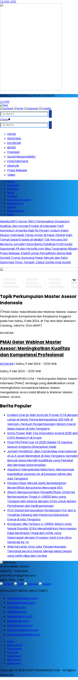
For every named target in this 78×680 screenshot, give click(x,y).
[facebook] (6, 108)
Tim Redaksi (14, 648)
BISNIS (11, 147)
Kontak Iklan (14, 663)
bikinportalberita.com (22, 630)
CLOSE (4, 101)
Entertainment (17, 161)
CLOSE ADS (8, 1)
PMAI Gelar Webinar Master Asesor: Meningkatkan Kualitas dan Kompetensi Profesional (35, 348)
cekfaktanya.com (19, 625)
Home (11, 134)
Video (11, 175)
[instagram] (31, 108)
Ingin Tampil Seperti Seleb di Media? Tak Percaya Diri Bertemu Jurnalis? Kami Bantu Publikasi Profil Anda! (36, 239)
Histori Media (14, 645)
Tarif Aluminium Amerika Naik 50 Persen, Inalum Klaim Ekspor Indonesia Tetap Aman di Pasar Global (34, 230)
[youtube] (45, 108)
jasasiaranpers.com (21, 603)
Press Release (17, 170)
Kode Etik (12, 652)
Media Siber (14, 656)
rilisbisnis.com (17, 612)
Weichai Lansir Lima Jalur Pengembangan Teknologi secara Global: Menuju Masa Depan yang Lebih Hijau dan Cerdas (39, 551)
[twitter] (19, 108)
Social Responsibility (21, 157)
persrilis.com (16, 607)
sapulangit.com (18, 621)
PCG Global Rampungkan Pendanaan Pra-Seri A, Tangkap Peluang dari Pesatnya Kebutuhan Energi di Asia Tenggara (41, 514)
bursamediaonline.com (23, 634)
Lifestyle (13, 166)
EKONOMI (14, 143)
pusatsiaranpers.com (22, 598)
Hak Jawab (13, 659)
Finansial (13, 152)
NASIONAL (14, 138)
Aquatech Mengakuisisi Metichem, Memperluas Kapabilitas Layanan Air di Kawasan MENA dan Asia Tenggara (40, 474)
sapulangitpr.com (19, 616)
